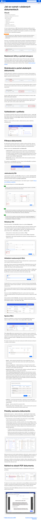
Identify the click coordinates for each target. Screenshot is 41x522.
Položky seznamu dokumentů (9, 24)
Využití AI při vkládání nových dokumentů (31, 518)
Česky (39, 3)
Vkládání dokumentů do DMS (10, 517)
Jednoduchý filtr (8, 19)
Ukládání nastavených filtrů (10, 22)
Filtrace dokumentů (8, 18)
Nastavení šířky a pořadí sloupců (10, 14)
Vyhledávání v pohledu (8, 17)
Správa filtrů (7, 23)
